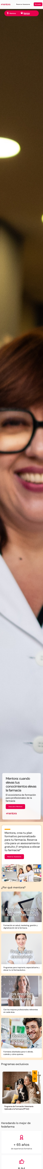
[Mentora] (8, 13)
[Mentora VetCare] (22, 13)
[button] (37, 1092)
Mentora (13, 13)
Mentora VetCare (27, 13)
